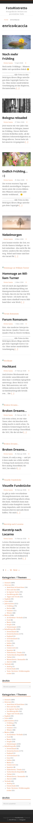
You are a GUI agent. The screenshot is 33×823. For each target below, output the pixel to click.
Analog (9, 666)
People (9, 624)
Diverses (7, 585)
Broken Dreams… (14, 411)
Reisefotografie (10, 629)
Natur (9, 622)
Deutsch (7, 583)
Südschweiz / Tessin (14, 652)
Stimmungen (11, 627)
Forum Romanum (14, 319)
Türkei (9, 657)
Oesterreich (11, 648)
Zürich (9, 662)
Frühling (10, 606)
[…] (17, 88)
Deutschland (11, 631)
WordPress (12, 820)
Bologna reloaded (14, 118)
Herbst (9, 608)
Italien (9, 643)
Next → (16, 570)
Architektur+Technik (15, 617)
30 (11, 570)
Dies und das (11, 590)
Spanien (10, 650)
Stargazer (22, 820)
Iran (8, 641)
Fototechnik (11, 669)
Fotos (6, 601)
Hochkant (9, 366)
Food (8, 620)
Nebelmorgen (12, 235)
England (10, 636)
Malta (9, 645)
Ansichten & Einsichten (15, 587)
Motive (7, 615)
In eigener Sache (13, 592)
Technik (7, 664)
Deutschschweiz (13, 634)
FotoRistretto (16, 8)
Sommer (10, 611)
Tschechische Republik (15, 655)
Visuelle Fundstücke (16, 486)
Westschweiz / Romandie (16, 659)
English (7, 599)
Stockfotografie (12, 594)
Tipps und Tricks (13, 597)
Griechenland (12, 638)
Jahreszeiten (9, 604)
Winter (9, 613)
